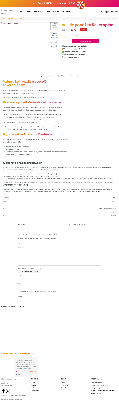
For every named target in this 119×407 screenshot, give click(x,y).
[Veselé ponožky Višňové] (104, 328)
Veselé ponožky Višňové (104, 346)
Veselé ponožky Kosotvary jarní (44, 346)
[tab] (41, 76)
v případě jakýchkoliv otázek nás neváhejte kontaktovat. (84, 191)
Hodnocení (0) (74, 76)
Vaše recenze (21, 247)
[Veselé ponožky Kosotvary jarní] (45, 328)
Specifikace (62, 76)
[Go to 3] (54, 45)
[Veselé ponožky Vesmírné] (74, 328)
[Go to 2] (54, 36)
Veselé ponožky (12, 18)
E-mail (19, 283)
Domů (3, 18)
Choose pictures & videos (30, 271)
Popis (41, 76)
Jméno (20, 275)
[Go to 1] (54, 26)
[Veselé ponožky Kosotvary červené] (15, 328)
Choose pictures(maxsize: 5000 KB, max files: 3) (29, 268)
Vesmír (20, 18)
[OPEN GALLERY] (25, 46)
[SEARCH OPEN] (102, 12)
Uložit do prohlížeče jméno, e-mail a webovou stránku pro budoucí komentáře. (38, 291)
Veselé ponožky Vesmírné (74, 346)
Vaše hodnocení (20, 242)
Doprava (50, 76)
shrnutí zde (18, 142)
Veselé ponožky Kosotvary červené (15, 346)
